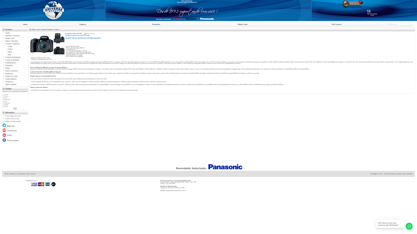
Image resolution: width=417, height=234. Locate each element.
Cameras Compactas (12, 44)
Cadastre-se (193, 2)
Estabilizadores (10, 63)
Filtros (7, 68)
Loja (38, 29)
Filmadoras (9, 65)
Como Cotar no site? (12, 118)
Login (185, 2)
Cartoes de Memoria (12, 60)
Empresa (13, 174)
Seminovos (9, 82)
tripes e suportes (10, 84)
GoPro (10, 49)
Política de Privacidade (13, 121)
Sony (9, 54)
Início (33, 29)
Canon (10, 46)
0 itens (372, 15)
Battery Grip (9, 38)
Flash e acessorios (11, 71)
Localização (21, 174)
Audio (7, 33)
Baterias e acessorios (12, 36)
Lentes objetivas (11, 79)
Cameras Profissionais (13, 57)
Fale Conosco (31, 174)
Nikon (10, 52)
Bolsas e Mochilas (11, 41)
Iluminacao (9, 73)
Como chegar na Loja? (13, 116)
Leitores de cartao (11, 76)
